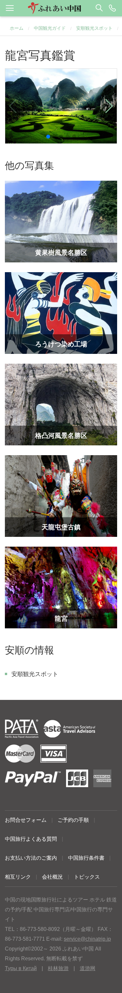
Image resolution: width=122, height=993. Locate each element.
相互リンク (18, 877)
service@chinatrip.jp (87, 939)
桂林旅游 (58, 968)
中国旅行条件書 (86, 858)
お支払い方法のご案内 (31, 858)
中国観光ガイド (50, 28)
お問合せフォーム (26, 820)
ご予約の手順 (73, 820)
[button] (61, 8)
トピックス (87, 877)
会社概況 (52, 877)
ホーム (16, 28)
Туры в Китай (21, 968)
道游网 (87, 968)
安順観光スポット (94, 28)
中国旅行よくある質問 (31, 839)
